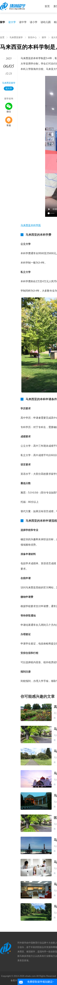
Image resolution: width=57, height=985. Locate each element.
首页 (47, 6)
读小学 (33, 22)
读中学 (23, 22)
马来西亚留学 (16, 37)
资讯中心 (32, 37)
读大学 (12, 22)
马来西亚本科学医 (31, 225)
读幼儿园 (46, 22)
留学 (44, 37)
